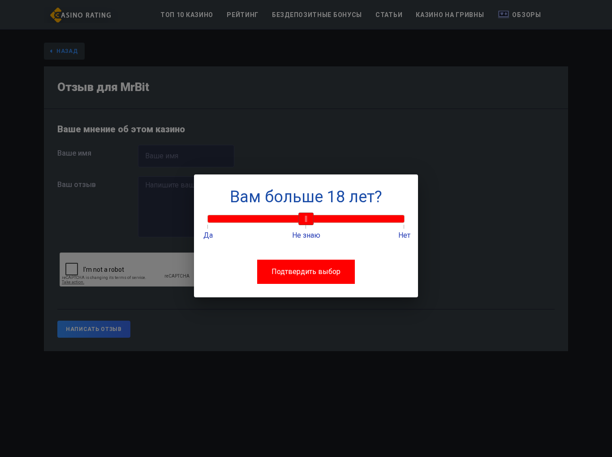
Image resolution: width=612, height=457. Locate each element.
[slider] (306, 219)
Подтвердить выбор (306, 271)
